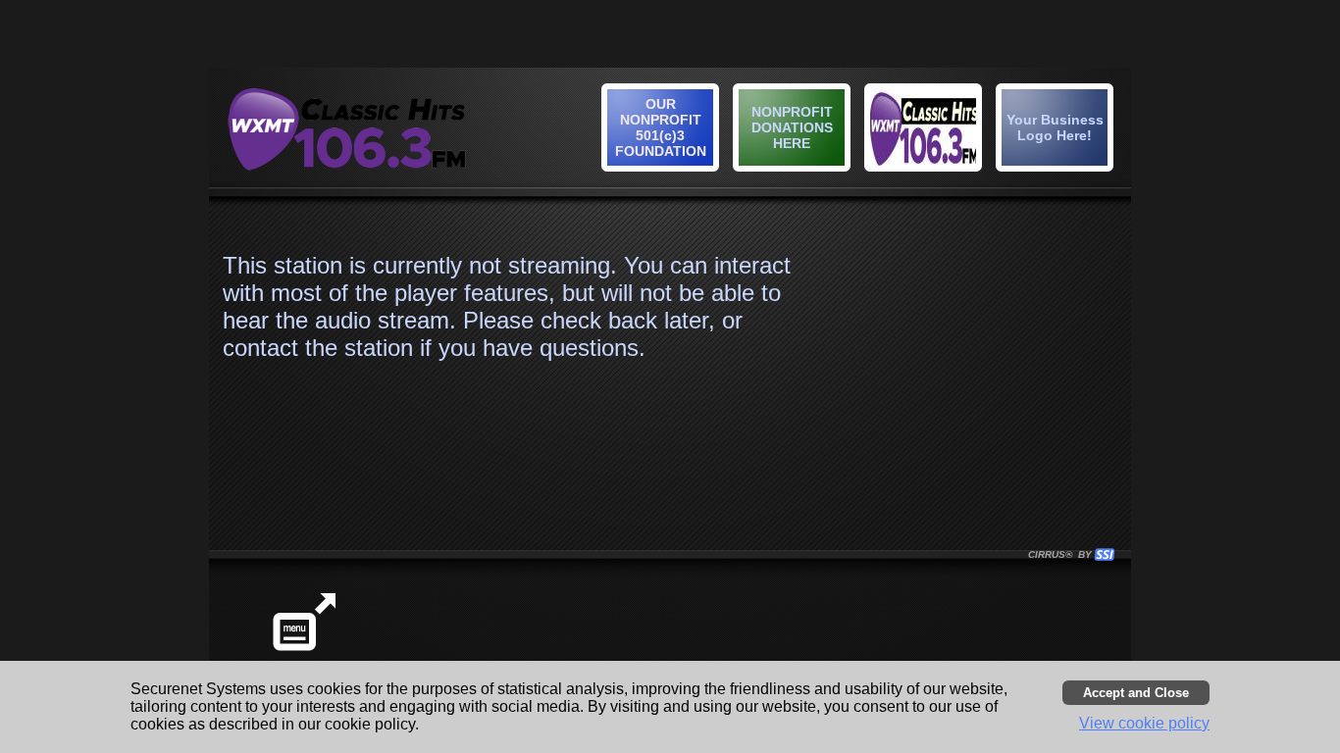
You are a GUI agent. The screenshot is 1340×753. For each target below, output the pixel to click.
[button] (1057, 130)
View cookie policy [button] (1144, 723)
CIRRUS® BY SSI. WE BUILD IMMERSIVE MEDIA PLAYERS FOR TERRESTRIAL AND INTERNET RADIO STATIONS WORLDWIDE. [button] (1062, 554)
